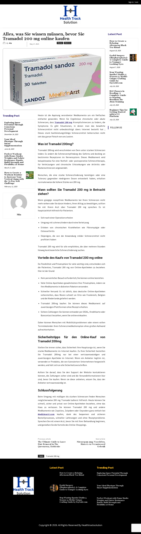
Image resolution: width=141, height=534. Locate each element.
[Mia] (4, 43)
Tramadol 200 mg (52, 456)
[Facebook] (110, 133)
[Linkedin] (122, 133)
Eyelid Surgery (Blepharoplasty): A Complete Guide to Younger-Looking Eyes (118, 59)
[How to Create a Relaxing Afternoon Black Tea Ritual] (133, 43)
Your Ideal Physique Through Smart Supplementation (13, 142)
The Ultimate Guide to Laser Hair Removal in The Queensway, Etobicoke (52, 444)
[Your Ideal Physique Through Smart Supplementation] (29, 141)
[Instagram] (116, 133)
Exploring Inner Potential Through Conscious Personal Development (13, 126)
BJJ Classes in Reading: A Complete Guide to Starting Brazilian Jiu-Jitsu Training (117, 96)
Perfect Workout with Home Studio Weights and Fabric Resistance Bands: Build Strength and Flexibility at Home (14, 159)
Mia (10, 43)
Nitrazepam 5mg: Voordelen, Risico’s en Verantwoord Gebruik (91, 444)
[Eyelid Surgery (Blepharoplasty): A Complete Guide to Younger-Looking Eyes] (133, 57)
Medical (60, 43)
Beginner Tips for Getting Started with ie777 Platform (118, 113)
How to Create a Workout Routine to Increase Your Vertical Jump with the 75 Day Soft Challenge (14, 178)
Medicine (67, 43)
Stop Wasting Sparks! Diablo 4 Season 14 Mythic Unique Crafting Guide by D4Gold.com (118, 77)
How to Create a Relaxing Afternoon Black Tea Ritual (117, 44)
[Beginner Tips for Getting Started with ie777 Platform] (133, 112)
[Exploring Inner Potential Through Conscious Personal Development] (29, 125)
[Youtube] (116, 139)
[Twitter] (110, 139)
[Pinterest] (129, 133)
